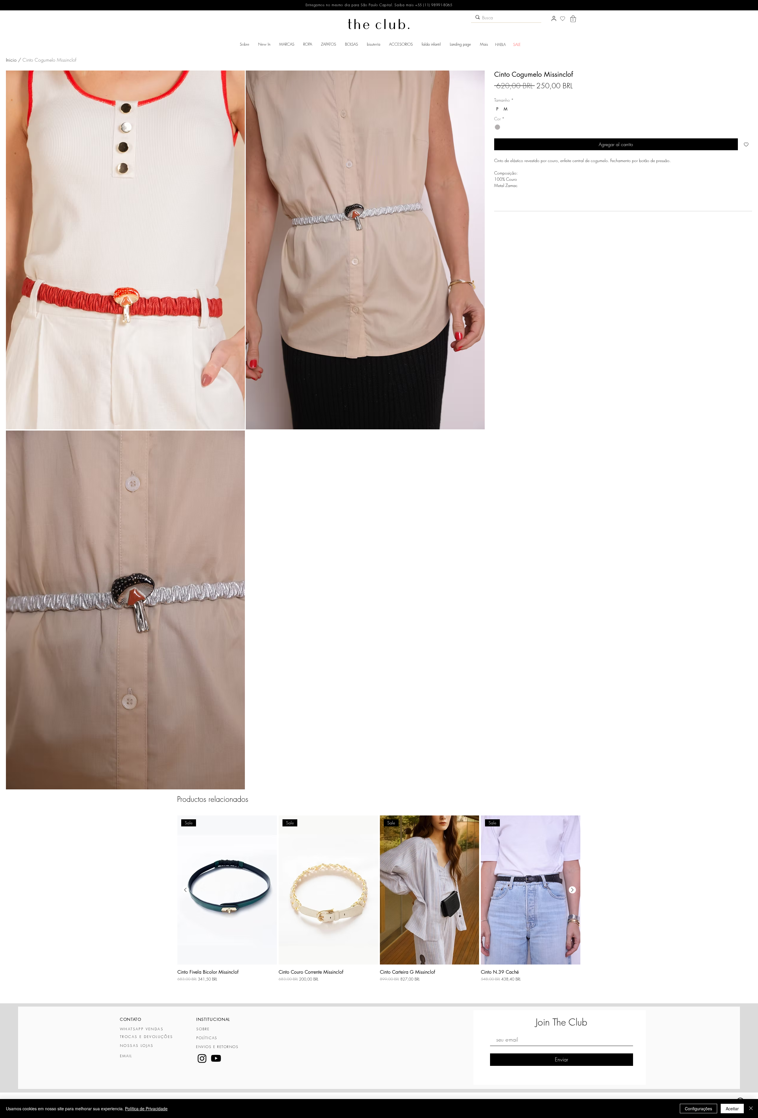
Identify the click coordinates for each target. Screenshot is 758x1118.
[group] (379, 906)
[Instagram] (202, 1058)
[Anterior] (185, 889)
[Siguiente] (572, 889)
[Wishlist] (562, 19)
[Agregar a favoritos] (746, 144)
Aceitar (732, 1108)
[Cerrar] (750, 1108)
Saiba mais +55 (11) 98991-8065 (422, 4)
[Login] (553, 19)
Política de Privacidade (146, 1108)
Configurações (698, 1108)
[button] (573, 18)
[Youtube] (216, 1058)
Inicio (11, 60)
